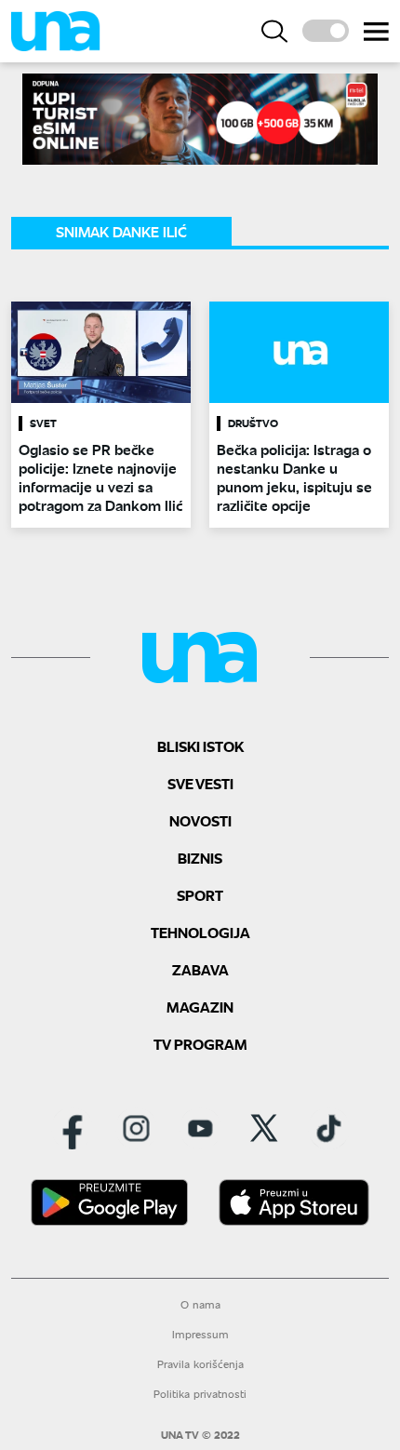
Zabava (200, 969)
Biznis (200, 857)
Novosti (200, 820)
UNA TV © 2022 (200, 1435)
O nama (200, 1304)
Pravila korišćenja (200, 1364)
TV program (200, 1044)
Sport (200, 895)
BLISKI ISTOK (200, 746)
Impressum (200, 1334)
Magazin (200, 1006)
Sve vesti (200, 783)
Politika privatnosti (200, 1394)
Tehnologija (200, 932)
